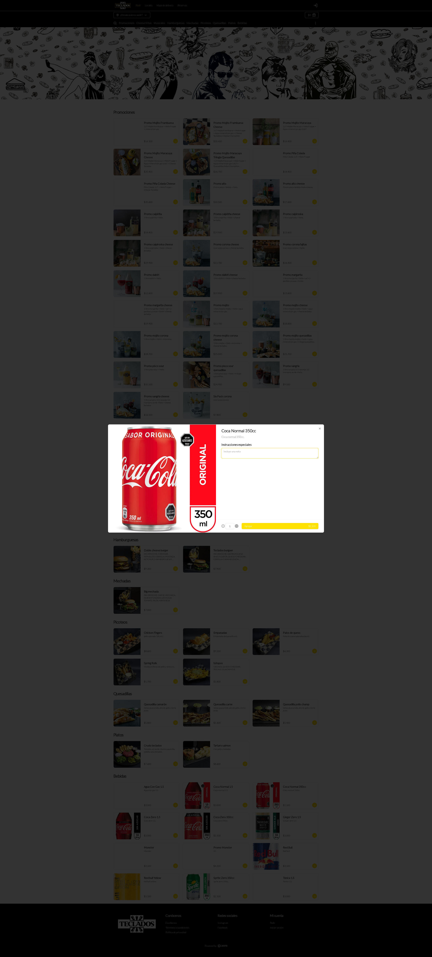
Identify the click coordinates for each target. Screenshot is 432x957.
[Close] (319, 428)
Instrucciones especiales (236, 444)
